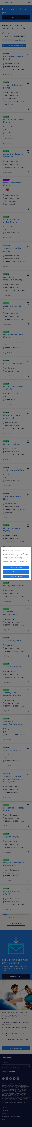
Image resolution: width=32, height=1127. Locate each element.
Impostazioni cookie (16, 567)
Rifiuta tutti (16, 572)
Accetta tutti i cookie (16, 576)
